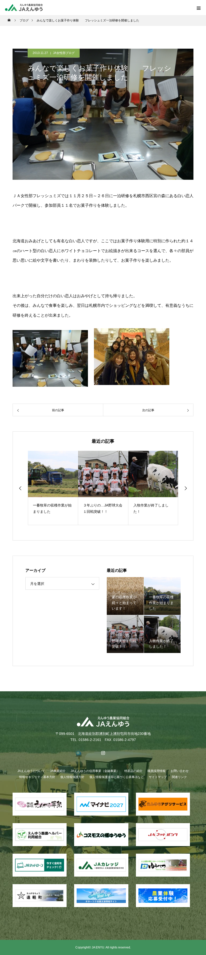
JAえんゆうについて (31, 771)
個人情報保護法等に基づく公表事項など (116, 777)
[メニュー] (198, 7)
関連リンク (179, 777)
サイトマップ (158, 777)
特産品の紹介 (133, 771)
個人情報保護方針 (72, 777)
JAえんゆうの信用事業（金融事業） (95, 771)
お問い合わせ (180, 771)
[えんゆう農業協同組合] (103, 722)
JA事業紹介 (58, 771)
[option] (53, 488)
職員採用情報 (156, 771)
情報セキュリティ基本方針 (37, 777)
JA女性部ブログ (64, 53)
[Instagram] (103, 752)
